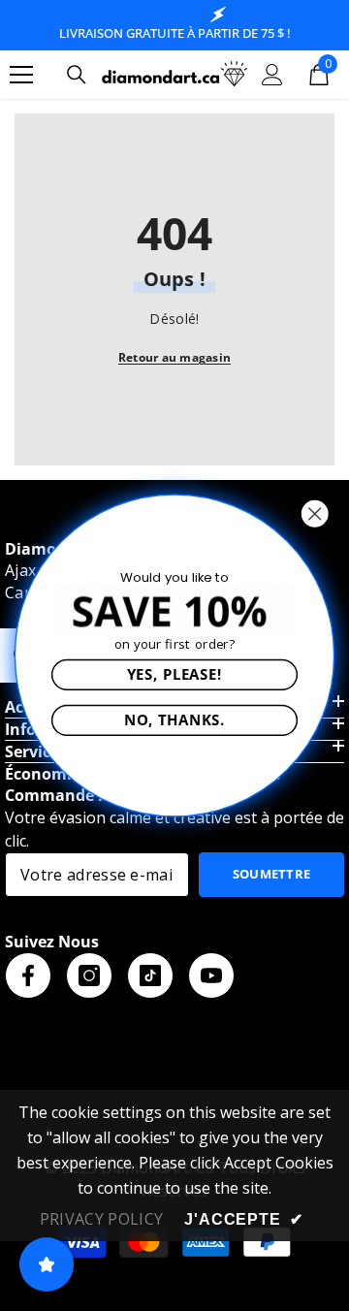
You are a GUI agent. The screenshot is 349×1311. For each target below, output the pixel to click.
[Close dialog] (315, 513)
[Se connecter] (272, 74)
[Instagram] (89, 975)
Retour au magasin (174, 357)
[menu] (21, 74)
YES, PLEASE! (174, 674)
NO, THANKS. (174, 719)
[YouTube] (211, 975)
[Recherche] (76, 74)
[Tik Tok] (150, 975)
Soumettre (272, 873)
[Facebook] (28, 975)
